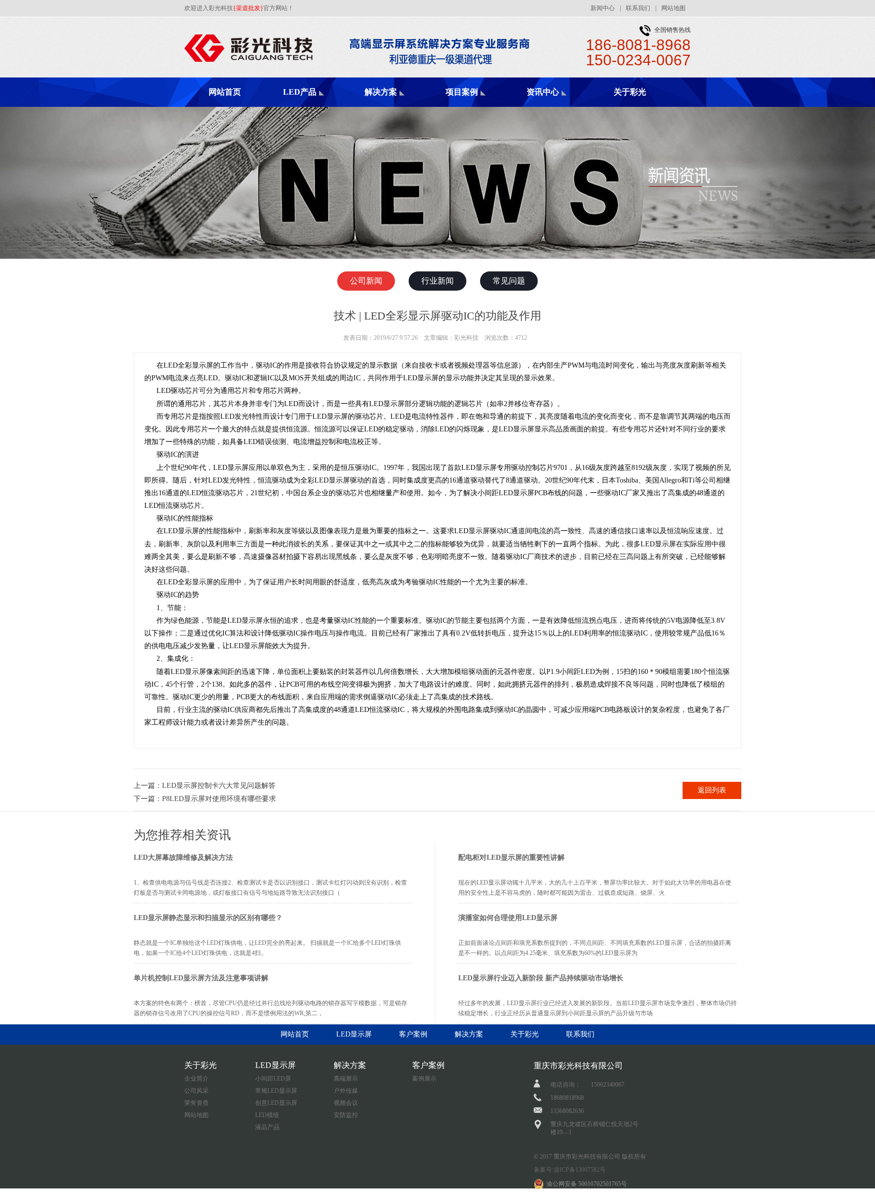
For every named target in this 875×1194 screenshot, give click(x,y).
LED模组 (267, 1115)
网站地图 (673, 8)
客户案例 (413, 1034)
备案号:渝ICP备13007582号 (570, 1169)
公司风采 (196, 1090)
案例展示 (424, 1078)
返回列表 (712, 790)
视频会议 (346, 1102)
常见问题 (509, 280)
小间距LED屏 (273, 1078)
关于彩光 (630, 92)
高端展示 (397, 106)
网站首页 (225, 92)
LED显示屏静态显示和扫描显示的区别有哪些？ (208, 918)
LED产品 (299, 92)
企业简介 (196, 1078)
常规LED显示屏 (276, 1090)
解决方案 (381, 92)
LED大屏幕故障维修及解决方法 (183, 857)
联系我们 (638, 8)
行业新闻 (437, 280)
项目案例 (462, 92)
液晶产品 (267, 1127)
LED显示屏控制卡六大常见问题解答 (218, 785)
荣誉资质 (196, 1102)
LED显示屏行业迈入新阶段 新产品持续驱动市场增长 (540, 978)
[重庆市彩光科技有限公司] (369, 28)
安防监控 (346, 1115)
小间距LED (316, 106)
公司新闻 (559, 106)
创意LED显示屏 (276, 1102)
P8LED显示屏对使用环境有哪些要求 (219, 799)
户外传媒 (346, 1090)
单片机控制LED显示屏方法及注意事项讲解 (201, 978)
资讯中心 (543, 92)
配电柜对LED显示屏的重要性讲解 (511, 857)
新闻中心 (602, 8)
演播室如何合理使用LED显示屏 (508, 918)
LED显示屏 (354, 1034)
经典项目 (478, 106)
